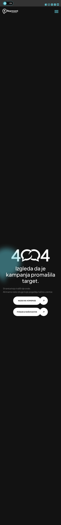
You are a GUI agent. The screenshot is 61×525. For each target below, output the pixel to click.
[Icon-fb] (46, 5)
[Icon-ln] (52, 5)
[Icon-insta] (49, 5)
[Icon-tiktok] (55, 5)
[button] (56, 11)
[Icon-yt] (58, 5)
